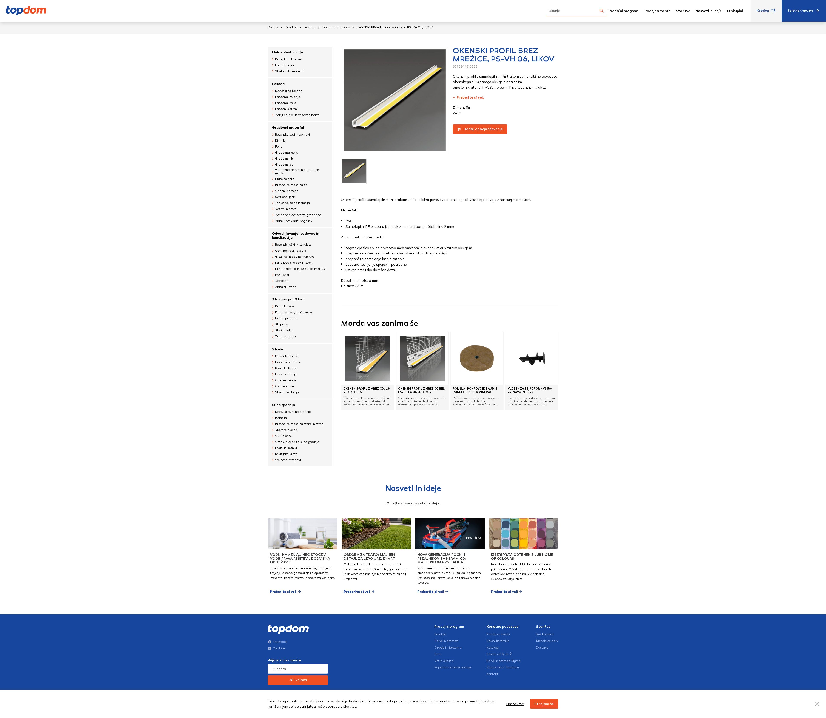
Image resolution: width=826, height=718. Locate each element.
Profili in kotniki (286, 448)
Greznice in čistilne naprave (294, 257)
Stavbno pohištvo (288, 299)
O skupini (735, 11)
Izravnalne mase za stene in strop (299, 424)
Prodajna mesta (657, 11)
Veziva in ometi (286, 209)
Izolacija (281, 418)
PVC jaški (282, 275)
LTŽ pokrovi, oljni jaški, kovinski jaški (301, 269)
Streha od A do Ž (499, 654)
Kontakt (492, 674)
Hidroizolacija (284, 179)
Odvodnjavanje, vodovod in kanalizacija (295, 235)
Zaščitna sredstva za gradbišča (298, 215)
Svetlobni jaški (285, 197)
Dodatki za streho (288, 362)
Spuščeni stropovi (288, 460)
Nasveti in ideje (708, 11)
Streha (278, 349)
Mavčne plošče (286, 430)
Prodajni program (623, 11)
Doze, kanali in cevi (288, 59)
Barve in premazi (446, 641)
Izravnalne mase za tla (291, 185)
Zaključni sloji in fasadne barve (297, 115)
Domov (273, 27)
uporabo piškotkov (341, 706)
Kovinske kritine (286, 368)
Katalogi (493, 647)
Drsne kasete (284, 306)
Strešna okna (284, 330)
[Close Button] (817, 703)
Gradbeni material (288, 127)
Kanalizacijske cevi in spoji (293, 263)
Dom (438, 654)
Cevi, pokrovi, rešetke (290, 251)
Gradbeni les (284, 164)
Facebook (280, 642)
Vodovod (281, 281)
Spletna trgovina (800, 10)
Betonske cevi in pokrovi (292, 134)
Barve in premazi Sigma (504, 661)
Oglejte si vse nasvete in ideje (413, 503)
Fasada (309, 27)
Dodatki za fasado (336, 27)
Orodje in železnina (448, 647)
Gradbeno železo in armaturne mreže (297, 171)
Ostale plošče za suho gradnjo (297, 442)
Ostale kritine (284, 386)
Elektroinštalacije (287, 52)
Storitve (683, 11)
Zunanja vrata (285, 336)
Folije (278, 146)
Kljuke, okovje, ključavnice (293, 312)
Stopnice (281, 324)
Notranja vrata (286, 318)
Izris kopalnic (545, 634)
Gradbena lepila (286, 152)
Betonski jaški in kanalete (293, 245)
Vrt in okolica (444, 661)
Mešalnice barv (547, 641)
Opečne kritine (285, 380)
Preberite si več (470, 97)
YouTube (279, 648)
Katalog (763, 10)
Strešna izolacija (287, 392)
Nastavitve (515, 704)
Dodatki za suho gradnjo (293, 412)
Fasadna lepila (285, 103)
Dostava (542, 647)
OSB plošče (283, 436)
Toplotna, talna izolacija (292, 203)
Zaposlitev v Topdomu (503, 667)
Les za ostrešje (286, 374)
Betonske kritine (286, 356)
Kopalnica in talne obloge (453, 667)
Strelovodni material (289, 71)
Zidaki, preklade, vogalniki (294, 221)
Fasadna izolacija (287, 97)
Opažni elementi (287, 191)
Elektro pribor (285, 65)
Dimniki (280, 140)
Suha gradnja (283, 405)
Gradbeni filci (284, 158)
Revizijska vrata (286, 454)
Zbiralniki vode (285, 287)
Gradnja (291, 27)
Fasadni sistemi (286, 109)
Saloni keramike (498, 641)
